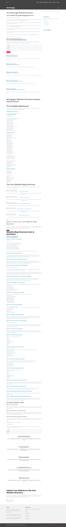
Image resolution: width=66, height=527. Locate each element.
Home (58, 7)
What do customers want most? (14, 253)
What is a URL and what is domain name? (16, 386)
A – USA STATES (46, 25)
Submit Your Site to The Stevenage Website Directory (30, 34)
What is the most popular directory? (15, 368)
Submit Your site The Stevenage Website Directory (20, 20)
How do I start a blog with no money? (15, 292)
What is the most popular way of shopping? (17, 265)
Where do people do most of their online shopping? (19, 276)
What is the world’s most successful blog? (17, 320)
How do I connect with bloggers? (14, 304)
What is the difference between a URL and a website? (19, 391)
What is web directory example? (14, 334)
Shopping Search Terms (12, 111)
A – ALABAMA (46, 22)
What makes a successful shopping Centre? (17, 259)
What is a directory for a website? (15, 328)
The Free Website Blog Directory (16, 422)
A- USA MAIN (27, 512)
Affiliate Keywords (11, 168)
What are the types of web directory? (15, 346)
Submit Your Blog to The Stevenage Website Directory (14, 38)
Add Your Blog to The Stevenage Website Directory (22, 42)
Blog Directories (10, 132)
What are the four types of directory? (16, 359)
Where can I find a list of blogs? (14, 239)
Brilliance (17, 525)
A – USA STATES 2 (46, 23)
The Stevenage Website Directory (16, 41)
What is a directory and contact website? (16, 380)
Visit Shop (8, 230)
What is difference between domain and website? (19, 396)
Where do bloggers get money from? (15, 314)
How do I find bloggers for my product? (16, 282)
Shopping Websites (11, 114)
